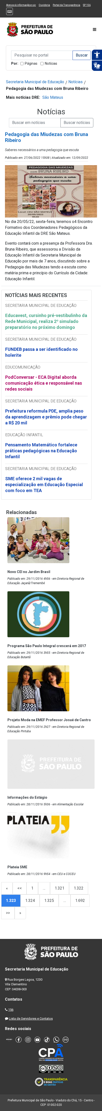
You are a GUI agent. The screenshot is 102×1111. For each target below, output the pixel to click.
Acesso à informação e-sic (21, 5)
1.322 (78, 888)
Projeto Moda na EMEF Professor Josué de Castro (49, 720)
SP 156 (87, 5)
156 (10, 1010)
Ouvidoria (44, 5)
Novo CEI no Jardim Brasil (28, 572)
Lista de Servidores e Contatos (31, 1018)
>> (8, 913)
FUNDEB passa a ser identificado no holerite (41, 352)
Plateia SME (17, 867)
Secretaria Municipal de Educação (35, 81)
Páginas (31, 63)
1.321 (59, 888)
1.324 (30, 900)
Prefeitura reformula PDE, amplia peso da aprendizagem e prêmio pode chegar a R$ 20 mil (46, 416)
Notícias (51, 63)
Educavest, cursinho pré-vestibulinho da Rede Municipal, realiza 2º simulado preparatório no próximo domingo (46, 321)
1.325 (49, 900)
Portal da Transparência (66, 5)
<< (19, 888)
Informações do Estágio (27, 797)
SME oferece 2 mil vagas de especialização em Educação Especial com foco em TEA (44, 484)
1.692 (80, 900)
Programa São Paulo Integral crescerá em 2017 (46, 646)
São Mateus (52, 97)
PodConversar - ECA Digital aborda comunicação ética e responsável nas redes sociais (43, 383)
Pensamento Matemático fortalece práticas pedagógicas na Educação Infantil (41, 450)
